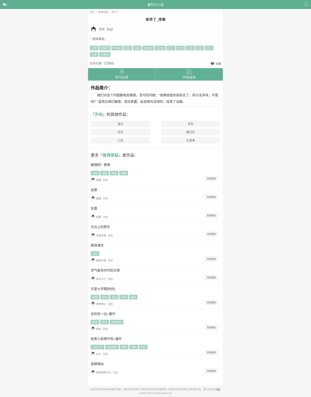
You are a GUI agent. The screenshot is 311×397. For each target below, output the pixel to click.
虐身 (199, 48)
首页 (92, 12)
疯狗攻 (160, 48)
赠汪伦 (190, 132)
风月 (120, 132)
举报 (218, 389)
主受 (94, 48)
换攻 (137, 48)
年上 (170, 48)
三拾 (120, 140)
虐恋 (180, 48)
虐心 (209, 48)
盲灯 (120, 124)
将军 (190, 124)
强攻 (127, 48)
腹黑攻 (148, 48)
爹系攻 (117, 48)
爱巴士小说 (155, 4)
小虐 (190, 48)
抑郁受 (105, 48)
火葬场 (105, 54)
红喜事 (190, 140)
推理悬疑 (103, 12)
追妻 (94, 54)
